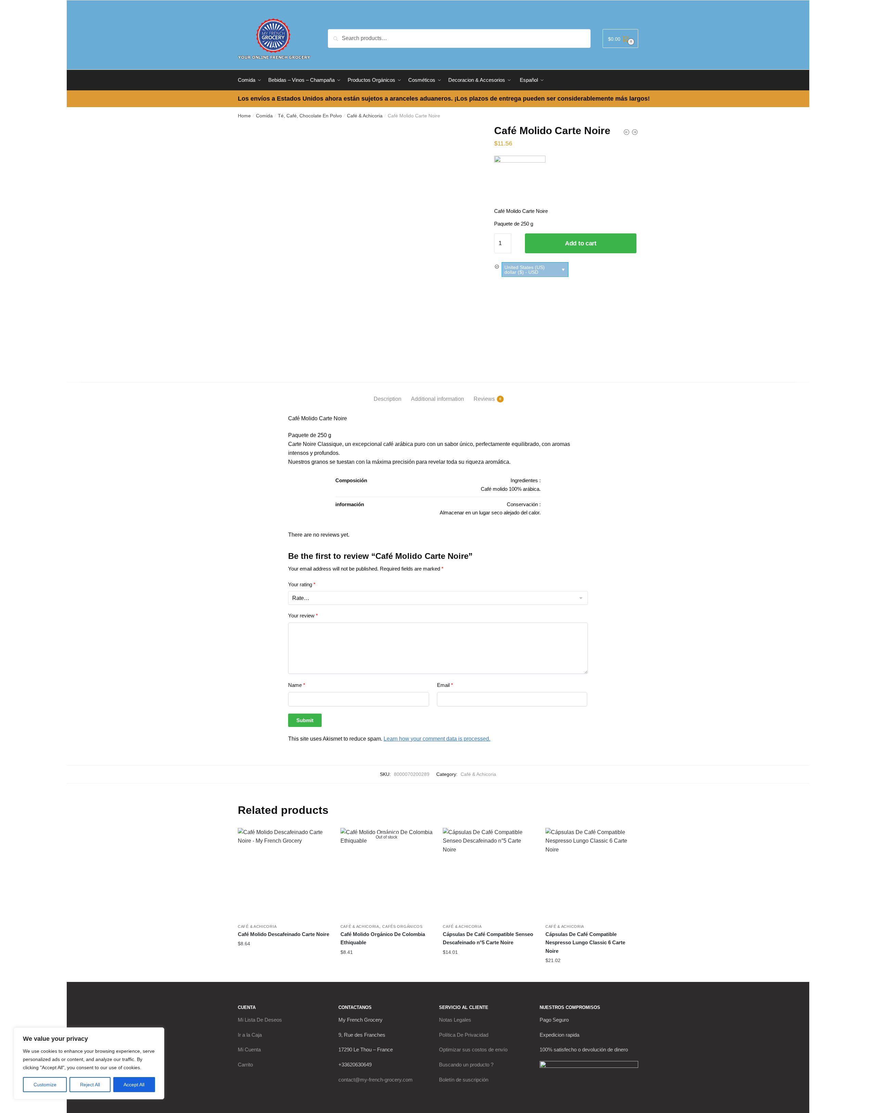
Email (445, 685)
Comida (264, 115)
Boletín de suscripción (463, 1080)
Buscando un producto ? (466, 1064)
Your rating (301, 584)
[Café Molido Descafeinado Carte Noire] (284, 874)
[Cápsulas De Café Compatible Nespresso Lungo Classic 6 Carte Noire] (591, 874)
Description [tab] (387, 399)
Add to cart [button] (284, 957)
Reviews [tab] (484, 399)
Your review (303, 615)
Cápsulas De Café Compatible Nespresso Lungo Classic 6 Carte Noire (585, 942)
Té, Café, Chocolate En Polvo (310, 115)
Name (296, 685)
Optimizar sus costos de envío (473, 1049)
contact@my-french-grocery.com (375, 1080)
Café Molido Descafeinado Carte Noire (283, 934)
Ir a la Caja (250, 1035)
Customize (45, 1084)
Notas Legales (455, 1020)
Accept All (134, 1084)
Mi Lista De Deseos (260, 1020)
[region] (89, 1063)
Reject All (90, 1084)
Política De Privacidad (463, 1035)
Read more (386, 965)
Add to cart (580, 243)
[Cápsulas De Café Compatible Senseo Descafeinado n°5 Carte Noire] (489, 874)
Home (244, 115)
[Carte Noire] (519, 181)
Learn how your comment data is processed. (437, 739)
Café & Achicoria (365, 115)
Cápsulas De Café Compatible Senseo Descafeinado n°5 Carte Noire (488, 938)
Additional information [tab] (437, 399)
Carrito (245, 1064)
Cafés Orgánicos (402, 926)
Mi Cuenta (249, 1049)
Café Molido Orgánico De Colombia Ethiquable (382, 938)
